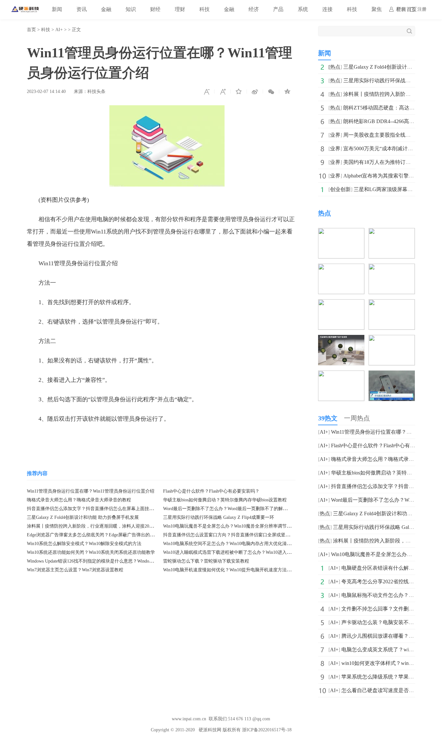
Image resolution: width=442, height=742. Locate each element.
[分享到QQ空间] (287, 92)
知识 (131, 9)
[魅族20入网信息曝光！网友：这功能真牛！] (392, 375)
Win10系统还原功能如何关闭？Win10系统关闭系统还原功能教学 (91, 552)
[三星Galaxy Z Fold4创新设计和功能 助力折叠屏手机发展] (341, 232)
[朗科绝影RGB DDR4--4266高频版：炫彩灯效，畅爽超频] (341, 303)
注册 (421, 9)
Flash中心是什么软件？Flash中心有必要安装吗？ (211, 491)
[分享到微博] (255, 92)
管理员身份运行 (114, 438)
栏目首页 (406, 9)
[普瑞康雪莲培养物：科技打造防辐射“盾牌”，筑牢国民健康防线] (341, 375)
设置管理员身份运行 (163, 438)
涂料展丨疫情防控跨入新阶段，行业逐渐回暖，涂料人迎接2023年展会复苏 (101, 526)
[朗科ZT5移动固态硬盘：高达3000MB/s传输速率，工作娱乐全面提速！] (392, 268)
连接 (327, 9)
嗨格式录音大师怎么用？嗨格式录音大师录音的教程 (79, 499)
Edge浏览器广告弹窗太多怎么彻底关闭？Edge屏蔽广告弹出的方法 (93, 534)
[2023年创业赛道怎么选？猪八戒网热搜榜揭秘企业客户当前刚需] (392, 303)
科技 (204, 9)
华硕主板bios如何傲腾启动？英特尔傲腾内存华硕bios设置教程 (225, 499)
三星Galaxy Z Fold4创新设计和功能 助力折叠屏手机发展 (83, 517)
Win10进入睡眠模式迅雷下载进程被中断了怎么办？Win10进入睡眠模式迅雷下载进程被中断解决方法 (263, 552)
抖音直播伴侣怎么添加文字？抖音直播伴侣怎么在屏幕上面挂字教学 (95, 508)
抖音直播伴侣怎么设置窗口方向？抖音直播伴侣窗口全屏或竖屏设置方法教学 (240, 534)
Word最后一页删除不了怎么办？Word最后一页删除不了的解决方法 (229, 508)
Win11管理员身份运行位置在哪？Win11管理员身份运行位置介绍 (90, 491)
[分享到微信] (271, 92)
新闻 (57, 9)
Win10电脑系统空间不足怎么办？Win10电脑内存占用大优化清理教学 (231, 543)
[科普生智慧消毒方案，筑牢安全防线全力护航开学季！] (392, 339)
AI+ (59, 29)
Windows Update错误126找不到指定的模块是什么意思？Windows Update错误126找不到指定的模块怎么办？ (132, 561)
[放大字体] (223, 92)
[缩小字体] (206, 92)
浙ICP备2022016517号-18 (267, 729)
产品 (278, 9)
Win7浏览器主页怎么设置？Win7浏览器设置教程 (75, 569)
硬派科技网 (210, 729)
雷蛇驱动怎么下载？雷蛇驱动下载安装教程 (206, 561)
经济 (254, 9)
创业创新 (340, 189)
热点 (335, 67)
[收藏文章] (239, 92)
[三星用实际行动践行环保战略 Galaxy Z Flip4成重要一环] (392, 232)
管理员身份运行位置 (217, 438)
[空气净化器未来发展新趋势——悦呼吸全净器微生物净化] (341, 339)
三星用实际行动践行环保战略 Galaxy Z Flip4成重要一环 (218, 517)
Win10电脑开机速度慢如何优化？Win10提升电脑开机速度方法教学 (229, 569)
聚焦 (376, 9)
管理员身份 (78, 438)
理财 (180, 9)
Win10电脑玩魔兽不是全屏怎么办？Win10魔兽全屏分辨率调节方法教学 (234, 526)
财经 (155, 9)
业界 (335, 135)
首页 (31, 29)
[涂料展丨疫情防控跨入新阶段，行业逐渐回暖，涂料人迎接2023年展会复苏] (341, 268)
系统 (303, 9)
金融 (106, 9)
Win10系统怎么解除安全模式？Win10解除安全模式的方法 (84, 543)
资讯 (81, 9)
